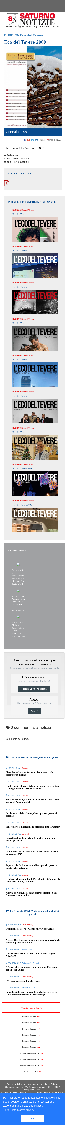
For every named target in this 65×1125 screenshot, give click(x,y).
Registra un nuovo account (34, 688)
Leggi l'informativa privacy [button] (19, 1110)
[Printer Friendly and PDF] (50, 140)
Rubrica (11, 35)
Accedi (34, 711)
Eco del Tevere (31, 35)
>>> (38, 1016)
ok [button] (32, 1118)
